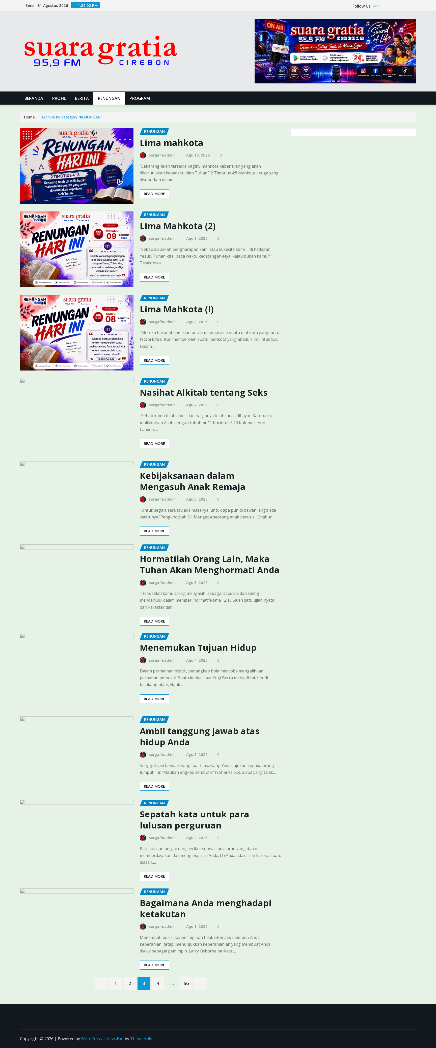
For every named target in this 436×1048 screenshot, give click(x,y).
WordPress (91, 1038)
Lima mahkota (171, 142)
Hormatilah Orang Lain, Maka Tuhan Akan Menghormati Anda (210, 564)
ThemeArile (141, 1038)
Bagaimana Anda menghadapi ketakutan (205, 908)
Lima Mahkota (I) (176, 309)
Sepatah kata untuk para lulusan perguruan (194, 819)
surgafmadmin (162, 155)
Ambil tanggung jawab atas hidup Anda (199, 736)
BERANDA (33, 98)
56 (186, 983)
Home (29, 116)
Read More (154, 193)
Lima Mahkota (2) (177, 226)
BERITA (82, 98)
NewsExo (115, 1038)
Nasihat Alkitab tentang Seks (203, 392)
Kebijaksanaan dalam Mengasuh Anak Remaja (193, 481)
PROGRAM (139, 98)
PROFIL (59, 98)
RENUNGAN (109, 98)
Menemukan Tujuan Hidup (198, 647)
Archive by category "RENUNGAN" (71, 116)
